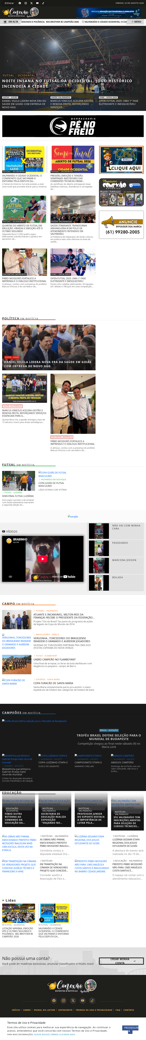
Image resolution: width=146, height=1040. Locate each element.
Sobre (27, 1010)
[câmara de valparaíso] (108, 12)
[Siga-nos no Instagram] (63, 1000)
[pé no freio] (73, 125)
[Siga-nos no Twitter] (73, 1000)
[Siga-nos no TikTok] (92, 1000)
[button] (138, 61)
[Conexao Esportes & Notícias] (21, 12)
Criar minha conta (119, 961)
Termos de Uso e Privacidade (94, 1010)
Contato (128, 1010)
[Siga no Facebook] (20, 3)
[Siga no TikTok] (43, 3)
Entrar (10, 3)
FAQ (118, 1010)
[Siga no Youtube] (37, 3)
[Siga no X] (31, 3)
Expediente (65, 1010)
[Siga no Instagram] (25, 3)
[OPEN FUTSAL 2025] (121, 159)
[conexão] (121, 192)
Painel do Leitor (44, 1010)
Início (16, 1010)
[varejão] (73, 516)
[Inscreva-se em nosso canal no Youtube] (82, 1000)
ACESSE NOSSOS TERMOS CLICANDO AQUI (54, 1034)
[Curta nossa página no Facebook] (54, 1000)
